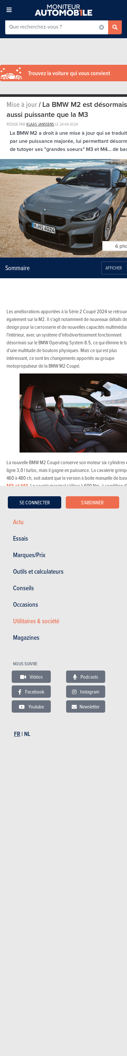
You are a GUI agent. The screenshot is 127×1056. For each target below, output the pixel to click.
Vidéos (36, 676)
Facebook (34, 691)
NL (27, 733)
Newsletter (89, 706)
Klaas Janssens (40, 124)
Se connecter (35, 502)
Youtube (35, 706)
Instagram (89, 691)
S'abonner (92, 502)
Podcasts (88, 676)
